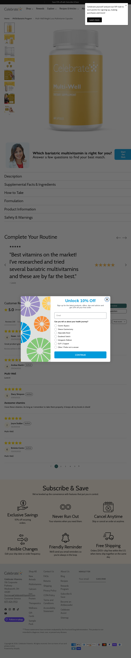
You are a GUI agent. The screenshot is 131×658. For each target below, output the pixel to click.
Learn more (94, 20)
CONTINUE (80, 355)
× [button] (126, 5)
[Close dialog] (107, 299)
